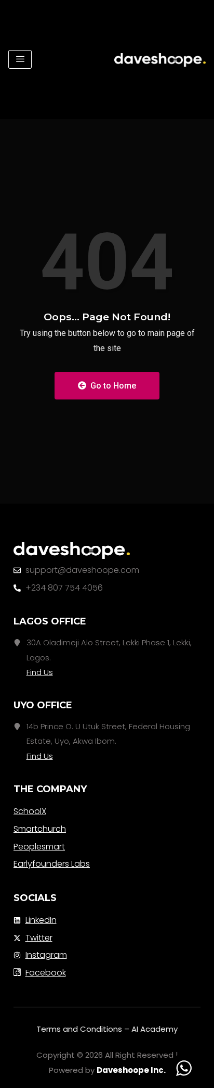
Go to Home (112, 386)
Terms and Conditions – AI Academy (107, 1028)
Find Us (39, 672)
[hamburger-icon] (20, 59)
